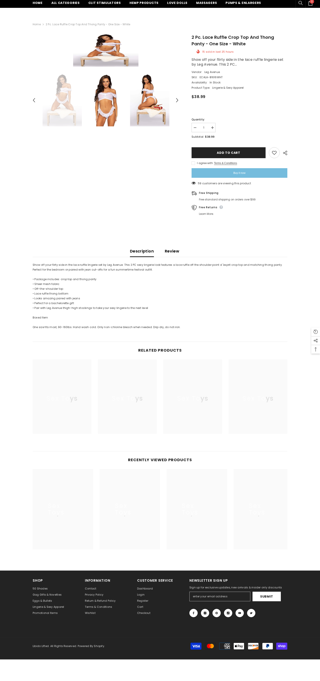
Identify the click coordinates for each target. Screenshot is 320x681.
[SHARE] (283, 153)
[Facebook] (193, 613)
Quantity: (198, 119)
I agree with (205, 163)
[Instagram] (205, 613)
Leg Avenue (212, 72)
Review (172, 251)
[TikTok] (228, 613)
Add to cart (228, 153)
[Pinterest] (216, 613)
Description (142, 251)
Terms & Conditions (225, 163)
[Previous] (34, 100)
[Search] (300, 3)
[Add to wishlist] (274, 152)
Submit (266, 596)
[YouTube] (240, 613)
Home (37, 24)
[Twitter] (251, 613)
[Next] (177, 100)
